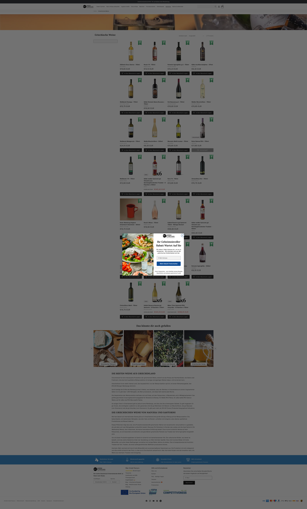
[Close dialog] (182, 235)
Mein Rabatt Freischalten (169, 264)
